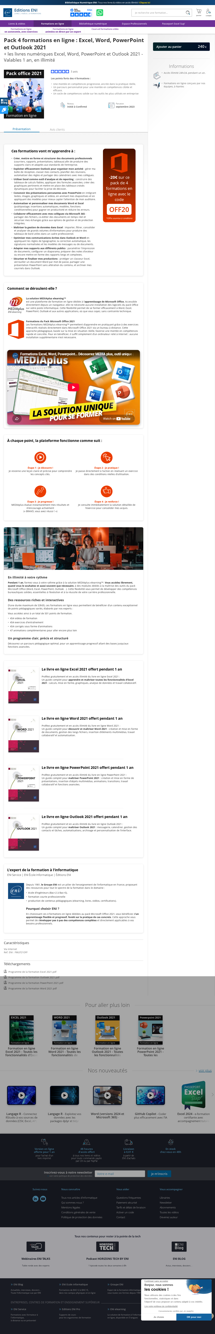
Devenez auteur (169, 1217)
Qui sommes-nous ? (72, 1202)
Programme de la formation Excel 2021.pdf (32, 971)
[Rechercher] (188, 12)
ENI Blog (18, 1284)
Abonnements (168, 1207)
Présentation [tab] (22, 129)
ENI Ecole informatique (75, 1284)
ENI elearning (118, 1309)
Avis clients (57, 129)
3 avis (74, 71)
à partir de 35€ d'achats (128, 1153)
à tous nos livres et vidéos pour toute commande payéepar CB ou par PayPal (86, 1154)
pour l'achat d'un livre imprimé (44, 1153)
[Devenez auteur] (4, 110)
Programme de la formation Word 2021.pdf (32, 988)
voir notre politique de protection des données (70, 1175)
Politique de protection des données (81, 1217)
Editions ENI (27, 11)
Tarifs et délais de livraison (131, 1207)
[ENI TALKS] (36, 1247)
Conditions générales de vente (78, 1212)
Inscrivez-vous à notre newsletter (68, 1173)
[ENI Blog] (179, 1247)
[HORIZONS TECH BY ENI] (107, 1247)
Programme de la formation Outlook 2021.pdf (33, 977)
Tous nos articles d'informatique (79, 1197)
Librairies (165, 1197)
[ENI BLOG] (4, 102)
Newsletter (166, 1202)
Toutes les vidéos (169, 1212)
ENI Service (20, 1309)
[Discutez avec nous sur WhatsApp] (99, 12)
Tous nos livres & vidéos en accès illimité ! (107, 2)
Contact (120, 1217)
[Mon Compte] (209, 12)
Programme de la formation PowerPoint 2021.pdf (35, 983)
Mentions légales (70, 1207)
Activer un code (125, 1212)
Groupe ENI (116, 1284)
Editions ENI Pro (71, 1309)
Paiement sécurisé (126, 1202)
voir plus (205, 1070)
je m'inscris (159, 1174)
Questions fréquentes (128, 1197)
